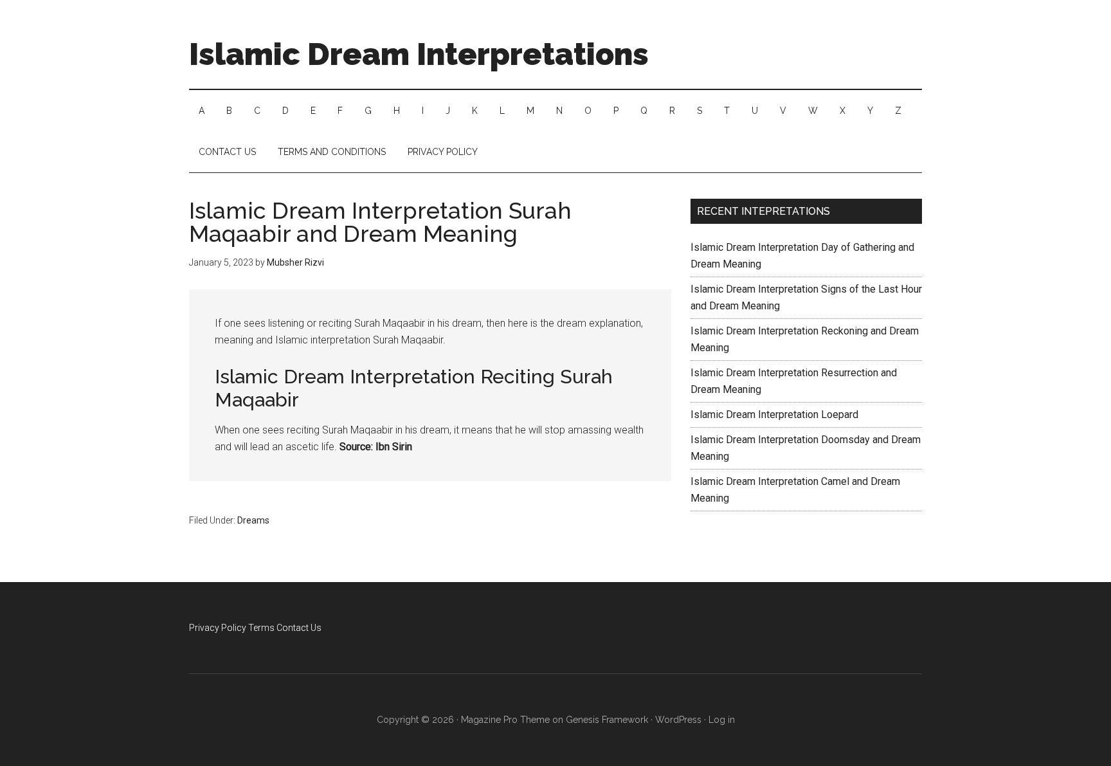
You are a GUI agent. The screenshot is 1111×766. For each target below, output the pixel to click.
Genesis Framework (607, 720)
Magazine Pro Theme (505, 720)
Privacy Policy (217, 628)
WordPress (678, 720)
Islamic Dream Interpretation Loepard (774, 414)
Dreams (253, 520)
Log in (722, 720)
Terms (261, 628)
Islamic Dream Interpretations (419, 54)
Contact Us (298, 628)
